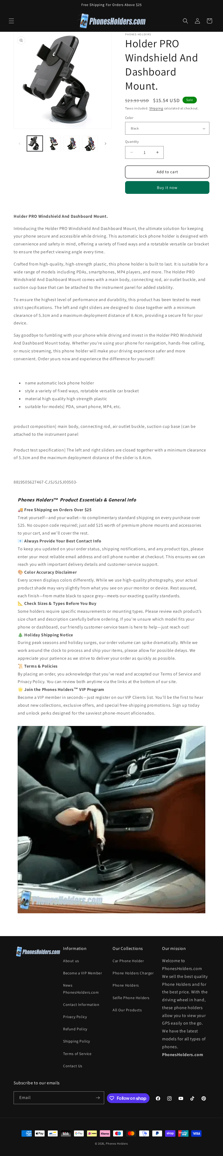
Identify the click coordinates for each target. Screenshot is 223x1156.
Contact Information (81, 1004)
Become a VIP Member (82, 973)
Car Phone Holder (128, 960)
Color (129, 117)
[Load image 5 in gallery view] (90, 143)
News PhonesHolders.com (81, 988)
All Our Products (127, 1009)
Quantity (132, 141)
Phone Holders (126, 985)
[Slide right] (106, 144)
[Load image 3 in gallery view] (53, 143)
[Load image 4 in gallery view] (71, 143)
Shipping (156, 108)
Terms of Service (77, 1053)
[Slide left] (20, 144)
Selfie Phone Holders (131, 997)
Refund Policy (75, 1028)
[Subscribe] (98, 1097)
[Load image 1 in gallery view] (35, 143)
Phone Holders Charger (133, 973)
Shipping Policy (76, 1041)
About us (71, 960)
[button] (11, 21)
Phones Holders (117, 1143)
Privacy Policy (75, 1016)
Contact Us (72, 1065)
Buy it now (167, 187)
